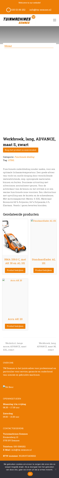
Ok (30, 474)
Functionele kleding (24, 157)
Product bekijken (15, 270)
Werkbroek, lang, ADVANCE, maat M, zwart (46, 346)
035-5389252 (20, 446)
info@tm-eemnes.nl (40, 9)
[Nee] (55, 469)
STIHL (11, 160)
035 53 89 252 (18, 9)
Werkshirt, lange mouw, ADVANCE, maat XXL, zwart (14, 346)
